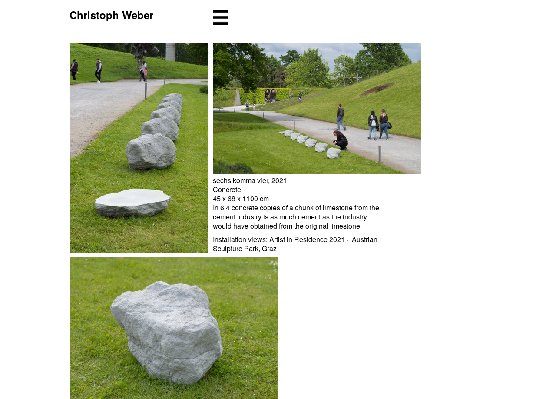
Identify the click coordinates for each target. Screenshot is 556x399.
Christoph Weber (111, 14)
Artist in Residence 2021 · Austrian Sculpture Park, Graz (295, 243)
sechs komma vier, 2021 (250, 180)
